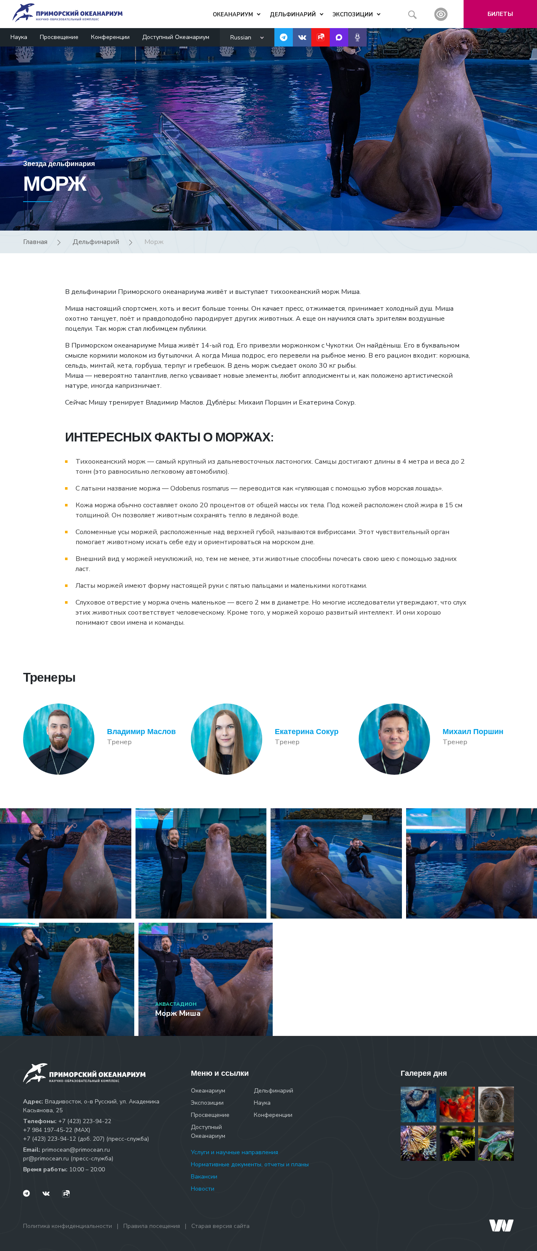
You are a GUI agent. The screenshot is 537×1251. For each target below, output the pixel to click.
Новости (202, 1189)
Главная (35, 242)
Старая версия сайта (220, 1226)
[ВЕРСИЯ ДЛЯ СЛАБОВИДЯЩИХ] (441, 14)
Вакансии (204, 1177)
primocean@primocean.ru (76, 1150)
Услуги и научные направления (234, 1152)
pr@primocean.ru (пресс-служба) (68, 1159)
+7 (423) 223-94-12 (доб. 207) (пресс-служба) (86, 1139)
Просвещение (59, 37)
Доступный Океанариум (175, 37)
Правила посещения (151, 1226)
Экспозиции (207, 1103)
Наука (18, 37)
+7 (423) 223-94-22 (84, 1121)
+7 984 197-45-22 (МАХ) (56, 1130)
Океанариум (208, 1091)
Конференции (110, 37)
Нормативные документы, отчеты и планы (250, 1164)
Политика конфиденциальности (67, 1226)
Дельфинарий (96, 242)
